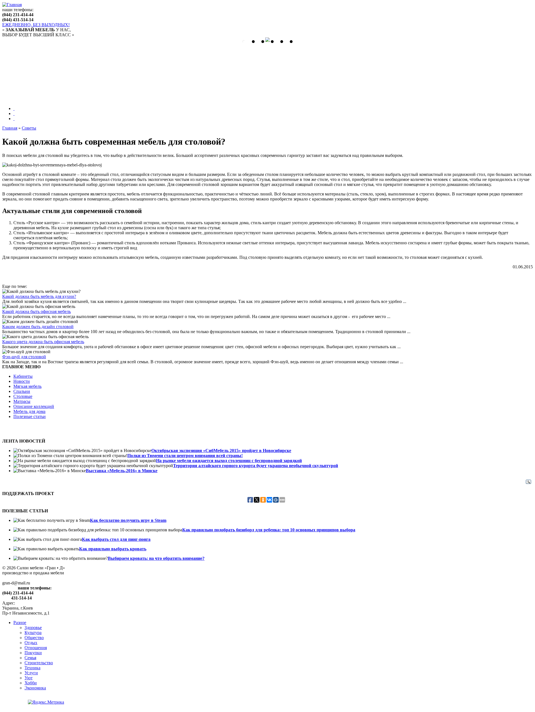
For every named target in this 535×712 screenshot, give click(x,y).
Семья (30, 657)
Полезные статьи (29, 416)
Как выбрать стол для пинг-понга (116, 539)
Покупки (33, 652)
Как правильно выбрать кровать (112, 548)
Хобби (31, 682)
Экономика (35, 687)
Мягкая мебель (27, 386)
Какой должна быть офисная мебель (36, 311)
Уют (29, 677)
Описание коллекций (33, 406)
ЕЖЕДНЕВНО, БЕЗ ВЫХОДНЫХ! (36, 24)
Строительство (39, 662)
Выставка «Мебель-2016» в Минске (121, 470)
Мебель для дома (29, 411)
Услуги (31, 672)
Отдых (31, 642)
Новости (21, 381)
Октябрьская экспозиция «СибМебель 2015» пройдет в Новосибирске (221, 450)
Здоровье (33, 627)
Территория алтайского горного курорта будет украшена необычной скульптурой (255, 465)
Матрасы (21, 401)
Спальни (21, 391)
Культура (33, 632)
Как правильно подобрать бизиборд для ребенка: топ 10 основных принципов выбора (268, 529)
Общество (34, 637)
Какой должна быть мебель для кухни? (39, 296)
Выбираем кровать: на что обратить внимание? (156, 558)
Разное (19, 622)
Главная (9, 128)
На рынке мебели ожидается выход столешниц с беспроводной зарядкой (229, 460)
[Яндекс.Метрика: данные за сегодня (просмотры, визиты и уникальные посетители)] (46, 702)
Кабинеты (23, 376)
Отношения (36, 647)
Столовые (22, 396)
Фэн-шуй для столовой (24, 356)
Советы (29, 128)
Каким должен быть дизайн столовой (38, 326)
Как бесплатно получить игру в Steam (128, 520)
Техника (32, 667)
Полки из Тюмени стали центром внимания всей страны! (185, 455)
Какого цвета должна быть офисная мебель (43, 341)
